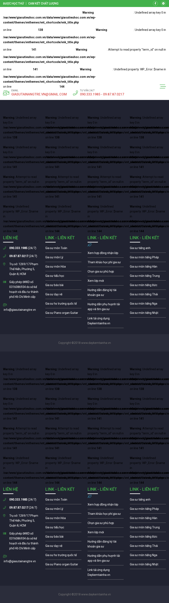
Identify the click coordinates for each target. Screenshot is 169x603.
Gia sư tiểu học (63, 276)
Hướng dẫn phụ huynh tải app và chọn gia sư (106, 308)
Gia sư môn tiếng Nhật (148, 313)
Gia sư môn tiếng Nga (106, 322)
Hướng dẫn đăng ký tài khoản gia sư (106, 293)
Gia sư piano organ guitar (63, 313)
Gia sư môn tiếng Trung (148, 276)
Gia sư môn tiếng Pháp (148, 258)
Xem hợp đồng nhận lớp (106, 253)
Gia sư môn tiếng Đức (148, 286)
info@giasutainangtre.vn (20, 309)
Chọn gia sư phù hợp (106, 272)
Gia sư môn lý (63, 258)
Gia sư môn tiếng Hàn (148, 267)
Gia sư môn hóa (63, 267)
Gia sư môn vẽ (63, 295)
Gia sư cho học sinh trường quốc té (63, 304)
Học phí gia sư (106, 263)
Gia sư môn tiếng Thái (148, 295)
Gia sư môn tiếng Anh (148, 249)
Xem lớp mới (106, 281)
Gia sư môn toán (63, 249)
